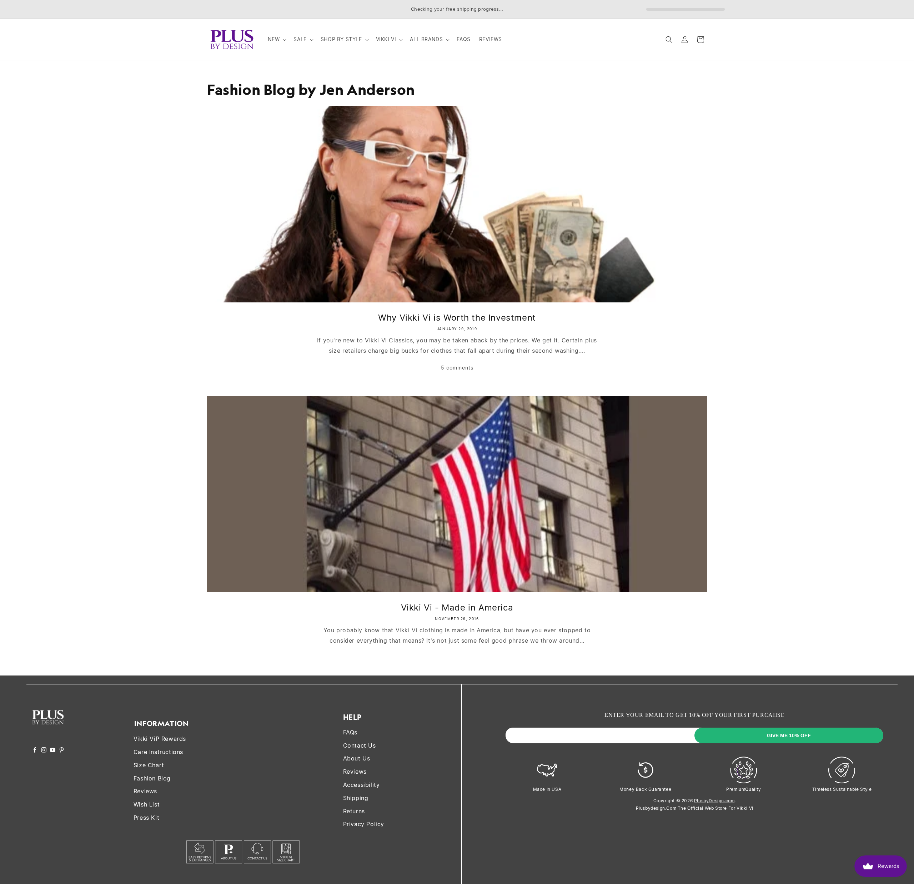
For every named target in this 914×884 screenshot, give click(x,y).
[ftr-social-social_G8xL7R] (43, 750)
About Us (356, 758)
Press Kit (146, 817)
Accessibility (361, 784)
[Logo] (48, 729)
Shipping (355, 798)
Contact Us (359, 745)
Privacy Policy (363, 824)
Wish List (147, 804)
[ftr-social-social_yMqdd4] (61, 750)
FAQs (350, 732)
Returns (354, 811)
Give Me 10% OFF (789, 735)
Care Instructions (158, 751)
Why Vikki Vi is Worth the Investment (457, 317)
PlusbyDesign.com (714, 800)
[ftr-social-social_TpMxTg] (52, 750)
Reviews (145, 791)
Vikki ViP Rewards (160, 738)
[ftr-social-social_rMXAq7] (34, 750)
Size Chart (149, 765)
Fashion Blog (152, 778)
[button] (276, 39)
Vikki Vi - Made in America (457, 607)
